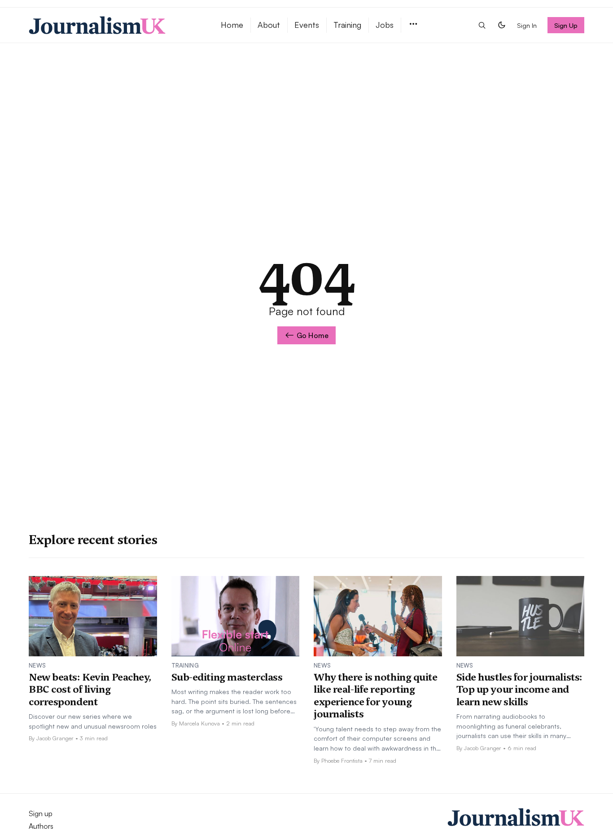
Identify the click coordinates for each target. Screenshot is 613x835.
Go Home (312, 335)
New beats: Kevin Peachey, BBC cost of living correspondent (90, 689)
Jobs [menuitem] (385, 25)
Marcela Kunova (199, 723)
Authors (41, 826)
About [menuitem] (269, 25)
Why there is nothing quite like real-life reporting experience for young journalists (376, 695)
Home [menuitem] (232, 25)
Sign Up (566, 25)
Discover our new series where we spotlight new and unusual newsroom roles (93, 721)
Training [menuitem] (347, 25)
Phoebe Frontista (342, 760)
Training (185, 665)
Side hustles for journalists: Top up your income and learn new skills (519, 689)
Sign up (41, 813)
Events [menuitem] (306, 25)
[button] (413, 24)
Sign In (527, 25)
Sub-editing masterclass (227, 677)
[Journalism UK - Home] (114, 25)
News (37, 665)
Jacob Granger (55, 738)
